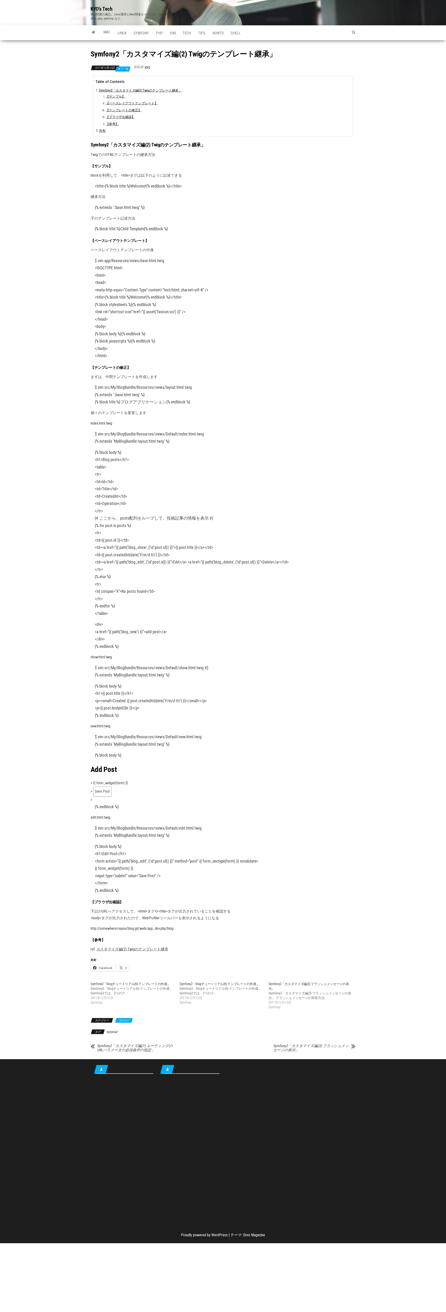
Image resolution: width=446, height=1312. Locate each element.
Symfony (141, 33)
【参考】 (112, 124)
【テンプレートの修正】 (123, 110)
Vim (173, 33)
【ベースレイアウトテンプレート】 (132, 103)
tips (201, 33)
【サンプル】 (115, 97)
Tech (187, 33)
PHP (159, 33)
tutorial (111, 1032)
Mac (106, 32)
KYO (147, 67)
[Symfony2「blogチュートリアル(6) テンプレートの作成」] (135, 993)
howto (218, 33)
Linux (122, 33)
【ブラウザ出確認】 (120, 117)
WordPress (219, 1235)
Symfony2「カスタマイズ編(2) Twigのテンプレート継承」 (140, 90)
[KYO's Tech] (93, 32)
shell (236, 33)
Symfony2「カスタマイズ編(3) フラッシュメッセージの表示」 (311, 1048)
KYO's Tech (101, 9)
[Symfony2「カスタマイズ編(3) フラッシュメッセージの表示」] (313, 995)
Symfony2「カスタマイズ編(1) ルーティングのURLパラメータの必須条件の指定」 (135, 1048)
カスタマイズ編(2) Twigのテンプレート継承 (132, 949)
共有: (102, 131)
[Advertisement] (123, 1150)
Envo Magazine (254, 1235)
